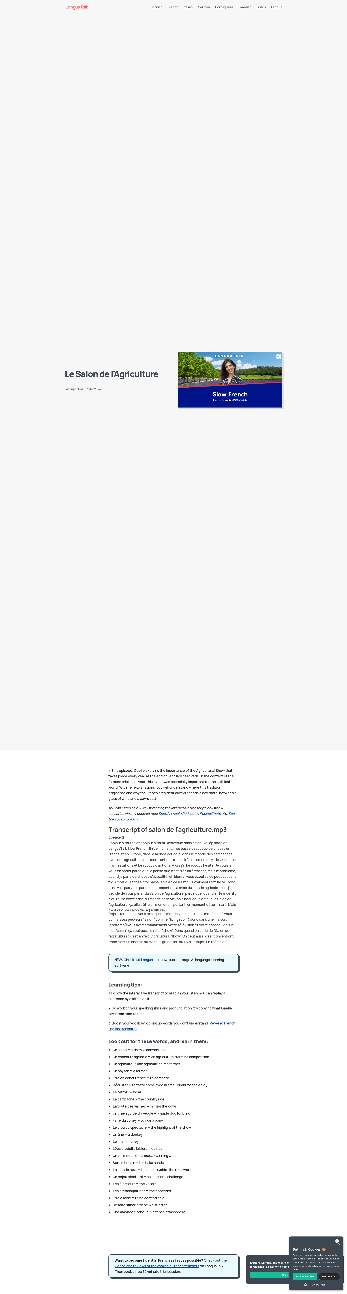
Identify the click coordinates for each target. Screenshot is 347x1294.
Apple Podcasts (184, 813)
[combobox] (337, 1241)
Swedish (245, 7)
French (173, 7)
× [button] (338, 1244)
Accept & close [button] (305, 1276)
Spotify (164, 813)
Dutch (261, 7)
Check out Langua (138, 959)
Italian (188, 7)
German (204, 7)
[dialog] (316, 1263)
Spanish (156, 7)
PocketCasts (210, 813)
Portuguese (224, 7)
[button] (316, 1284)
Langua (276, 7)
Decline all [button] (329, 1276)
